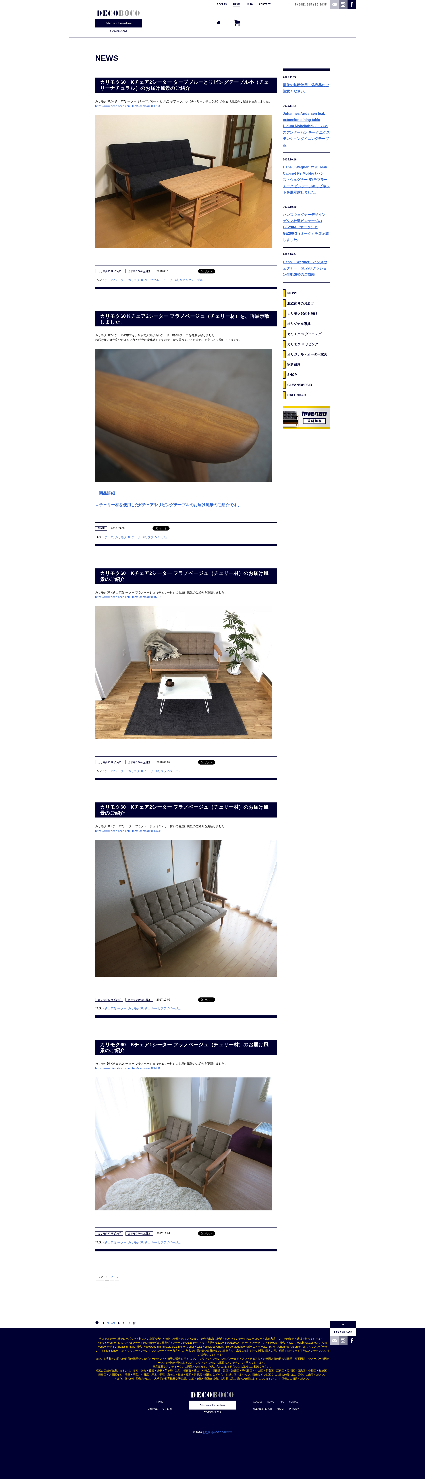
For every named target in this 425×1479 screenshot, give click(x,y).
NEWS (292, 293)
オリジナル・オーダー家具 (307, 354)
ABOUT (280, 1409)
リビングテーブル (191, 280)
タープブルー (153, 280)
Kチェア (108, 537)
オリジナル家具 (299, 324)
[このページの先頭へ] (343, 1324)
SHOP (101, 528)
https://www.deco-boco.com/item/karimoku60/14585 (128, 1068)
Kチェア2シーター (114, 280)
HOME (159, 1402)
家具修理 (294, 364)
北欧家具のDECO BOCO (217, 1432)
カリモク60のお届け (139, 271)
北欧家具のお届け (300, 303)
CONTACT (294, 1402)
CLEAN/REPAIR (299, 385)
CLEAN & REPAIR (262, 1409)
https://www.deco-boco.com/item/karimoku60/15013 (128, 597)
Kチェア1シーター (114, 1242)
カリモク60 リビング (109, 271)
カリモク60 (135, 280)
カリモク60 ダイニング (304, 334)
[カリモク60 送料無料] (306, 417)
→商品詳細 (105, 493)
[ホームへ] (118, 18)
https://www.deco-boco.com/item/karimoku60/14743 (128, 831)
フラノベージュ (158, 537)
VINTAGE (153, 1409)
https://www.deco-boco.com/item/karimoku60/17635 (128, 106)
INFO (281, 1402)
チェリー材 (171, 280)
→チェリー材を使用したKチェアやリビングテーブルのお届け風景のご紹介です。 (168, 505)
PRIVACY (294, 1409)
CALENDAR (296, 395)
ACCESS (258, 1402)
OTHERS (167, 1409)
